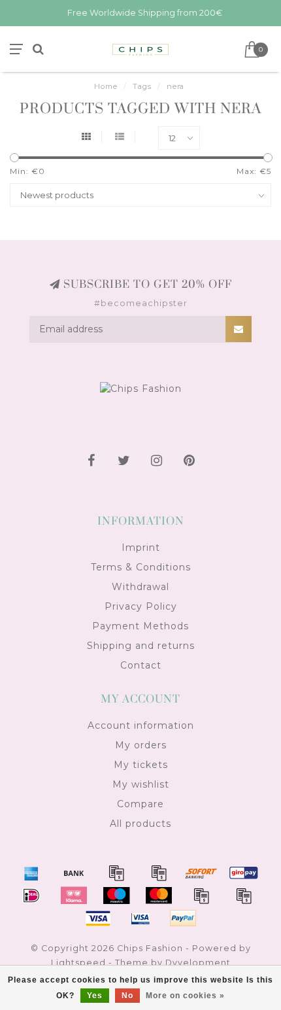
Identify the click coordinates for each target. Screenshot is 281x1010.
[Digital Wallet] (158, 872)
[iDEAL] (31, 895)
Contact (140, 665)
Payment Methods (140, 626)
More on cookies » (185, 995)
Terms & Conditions (141, 567)
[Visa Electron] (140, 918)
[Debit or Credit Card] (116, 872)
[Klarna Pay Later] (74, 895)
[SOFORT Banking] (201, 872)
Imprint (141, 547)
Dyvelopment (198, 962)
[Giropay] (243, 872)
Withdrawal (140, 587)
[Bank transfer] (74, 872)
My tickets (141, 765)
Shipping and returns (141, 646)
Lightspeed (78, 962)
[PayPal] (201, 895)
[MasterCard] (158, 895)
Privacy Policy (141, 606)
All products (140, 823)
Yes (95, 995)
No (127, 995)
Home (106, 86)
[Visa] (98, 918)
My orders (141, 745)
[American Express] (31, 872)
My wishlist (140, 784)
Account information (141, 725)
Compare (140, 804)
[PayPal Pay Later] (243, 895)
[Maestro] (116, 895)
